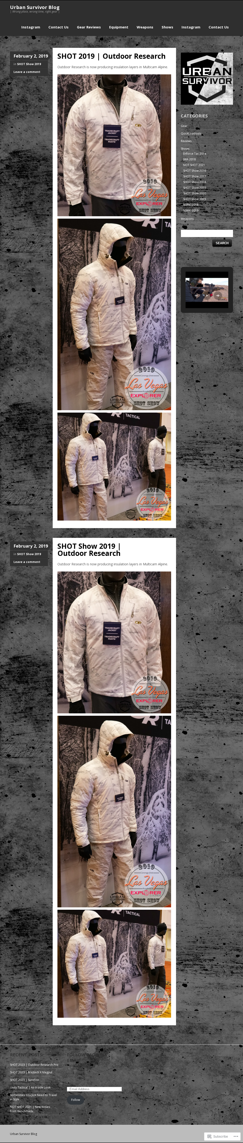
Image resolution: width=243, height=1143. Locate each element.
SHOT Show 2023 (194, 199)
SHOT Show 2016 (194, 171)
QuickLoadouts (191, 133)
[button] (196, 295)
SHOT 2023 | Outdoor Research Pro (34, 1065)
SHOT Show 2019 (29, 64)
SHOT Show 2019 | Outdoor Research (89, 549)
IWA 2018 (189, 159)
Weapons (145, 27)
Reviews (186, 141)
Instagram (30, 27)
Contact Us (58, 27)
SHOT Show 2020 (194, 193)
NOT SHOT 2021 (194, 165)
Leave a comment (27, 72)
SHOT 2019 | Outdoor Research (111, 56)
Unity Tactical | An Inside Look (30, 1087)
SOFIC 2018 (190, 205)
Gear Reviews (89, 27)
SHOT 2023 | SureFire (24, 1080)
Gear (184, 126)
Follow (75, 1100)
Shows (167, 27)
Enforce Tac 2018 (194, 154)
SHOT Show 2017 (194, 176)
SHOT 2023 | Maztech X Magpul (31, 1072)
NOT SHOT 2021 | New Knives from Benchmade (30, 1109)
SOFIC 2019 (190, 210)
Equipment (118, 27)
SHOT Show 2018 (194, 182)
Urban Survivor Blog (35, 7)
